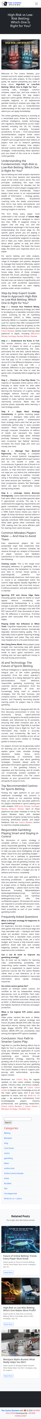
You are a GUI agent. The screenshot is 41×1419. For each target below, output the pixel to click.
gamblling (8, 1158)
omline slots (9, 1168)
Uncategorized (10, 1193)
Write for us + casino (13, 1198)
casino (7, 1153)
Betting (7, 1133)
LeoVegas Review (15, 336)
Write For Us (34, 1095)
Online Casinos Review (13, 1173)
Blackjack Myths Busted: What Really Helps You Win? (19, 1361)
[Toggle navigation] (36, 4)
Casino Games (31, 1106)
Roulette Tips (24, 1109)
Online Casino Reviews (11, 1106)
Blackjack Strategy (9, 1109)
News (6, 1163)
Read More (8, 1272)
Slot (5, 1188)
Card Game (9, 1148)
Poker (6, 1178)
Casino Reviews (8, 331)
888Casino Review (22, 806)
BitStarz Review (30, 336)
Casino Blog (22, 1079)
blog (6, 1143)
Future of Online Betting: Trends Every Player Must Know (20, 1257)
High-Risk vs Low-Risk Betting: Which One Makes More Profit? (19, 1309)
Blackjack (8, 1138)
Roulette (7, 1183)
